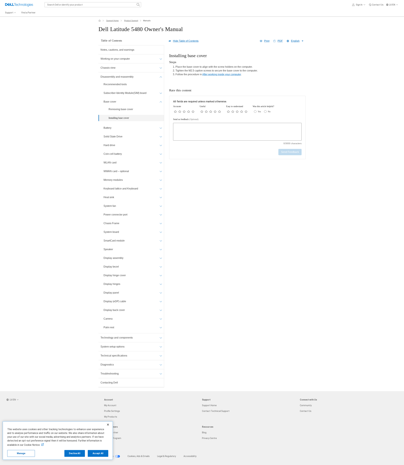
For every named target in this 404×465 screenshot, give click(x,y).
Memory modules (113, 180)
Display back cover (114, 310)
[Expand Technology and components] (161, 338)
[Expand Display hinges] (161, 284)
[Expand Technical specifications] (161, 356)
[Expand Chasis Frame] (161, 223)
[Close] (107, 424)
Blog (204, 432)
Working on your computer (115, 58)
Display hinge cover (115, 275)
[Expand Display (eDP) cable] (161, 301)
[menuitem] (11, 12)
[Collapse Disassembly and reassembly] (161, 77)
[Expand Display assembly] (161, 258)
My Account (110, 405)
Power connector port (115, 214)
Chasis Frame (111, 223)
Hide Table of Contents (186, 41)
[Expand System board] (161, 232)
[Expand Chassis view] (161, 68)
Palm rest (109, 327)
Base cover (110, 101)
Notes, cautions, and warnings (117, 49)
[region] (237, 65)
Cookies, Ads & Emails (139, 456)
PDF (280, 41)
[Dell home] (99, 21)
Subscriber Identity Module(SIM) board (125, 93)
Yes (259, 111)
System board (111, 232)
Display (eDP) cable (115, 301)
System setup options (113, 346)
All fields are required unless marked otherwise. (200, 101)
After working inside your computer (221, 74)
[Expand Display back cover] (161, 310)
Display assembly (113, 258)
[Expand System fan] (161, 206)
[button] (359, 4)
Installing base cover (119, 118)
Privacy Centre (209, 438)
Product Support (131, 21)
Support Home (112, 21)
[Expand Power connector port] (161, 215)
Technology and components (117, 337)
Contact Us (305, 411)
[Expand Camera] (161, 319)
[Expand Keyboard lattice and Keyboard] (161, 189)
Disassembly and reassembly (117, 76)
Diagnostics (107, 364)
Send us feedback (186, 119)
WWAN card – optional (116, 171)
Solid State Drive (113, 136)
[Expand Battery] (161, 128)
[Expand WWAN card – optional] (161, 171)
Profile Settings (112, 411)
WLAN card (110, 162)
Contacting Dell (109, 382)
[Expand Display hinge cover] (161, 275)
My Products (110, 416)
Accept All (98, 453)
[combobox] (93, 4)
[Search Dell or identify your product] (138, 4)
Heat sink (109, 197)
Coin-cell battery (113, 154)
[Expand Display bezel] (161, 267)
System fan (110, 206)
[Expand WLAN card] (161, 163)
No (269, 111)
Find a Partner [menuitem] (28, 12)
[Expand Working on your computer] (161, 59)
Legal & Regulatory (166, 456)
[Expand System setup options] (161, 347)
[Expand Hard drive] (161, 145)
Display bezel (111, 266)
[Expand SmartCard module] (161, 241)
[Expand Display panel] (161, 293)
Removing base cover (121, 109)
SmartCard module (114, 240)
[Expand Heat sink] (161, 197)
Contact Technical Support (215, 411)
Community (306, 405)
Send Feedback (290, 152)
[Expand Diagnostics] (161, 365)
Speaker (108, 249)
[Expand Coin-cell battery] (161, 154)
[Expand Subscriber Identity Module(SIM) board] (161, 93)
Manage (21, 453)
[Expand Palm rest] (161, 327)
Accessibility (190, 456)
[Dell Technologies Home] (19, 4)
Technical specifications (114, 355)
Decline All (74, 453)
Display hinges (112, 284)
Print (266, 41)
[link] (376, 4)
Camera (108, 318)
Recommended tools (115, 84)
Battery (107, 128)
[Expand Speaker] (161, 249)
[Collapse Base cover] (161, 102)
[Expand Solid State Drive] (161, 136)
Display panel (111, 292)
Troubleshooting (110, 373)
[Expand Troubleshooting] (161, 374)
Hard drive (109, 145)
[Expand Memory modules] (161, 180)
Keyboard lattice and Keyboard (121, 188)
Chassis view (108, 67)
